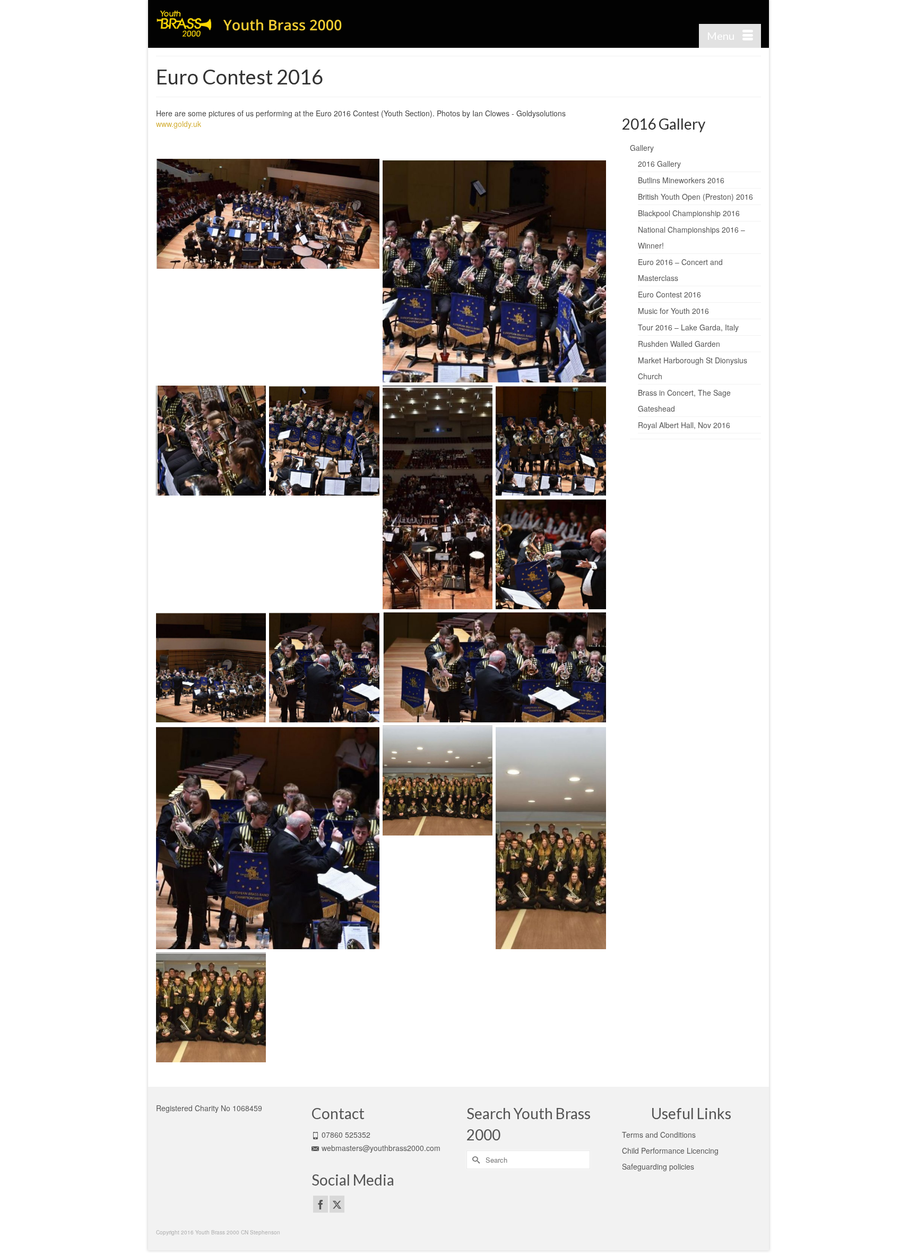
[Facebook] (320, 1204)
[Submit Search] (474, 1159)
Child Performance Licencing (670, 1150)
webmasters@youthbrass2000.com (381, 1148)
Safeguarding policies (658, 1166)
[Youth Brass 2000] (251, 24)
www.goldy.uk (178, 123)
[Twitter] (337, 1204)
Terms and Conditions (659, 1134)
